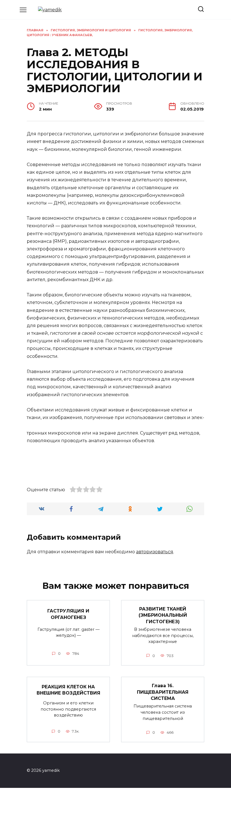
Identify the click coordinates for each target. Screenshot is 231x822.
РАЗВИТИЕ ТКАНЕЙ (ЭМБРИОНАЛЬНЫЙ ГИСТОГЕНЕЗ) (163, 615)
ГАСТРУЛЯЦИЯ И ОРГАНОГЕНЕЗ (68, 614)
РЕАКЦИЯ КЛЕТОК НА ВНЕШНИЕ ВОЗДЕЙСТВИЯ (68, 689)
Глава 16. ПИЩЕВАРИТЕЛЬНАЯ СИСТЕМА (162, 692)
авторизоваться (154, 551)
